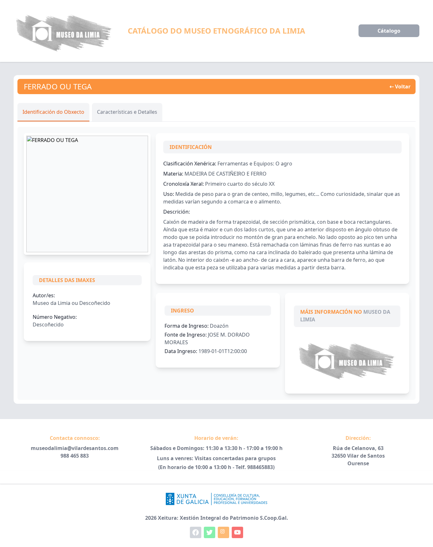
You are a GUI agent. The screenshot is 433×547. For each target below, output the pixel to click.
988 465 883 (75, 455)
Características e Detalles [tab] (127, 111)
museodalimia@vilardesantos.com (75, 448)
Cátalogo (389, 30)
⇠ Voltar (400, 86)
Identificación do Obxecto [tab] (53, 111)
